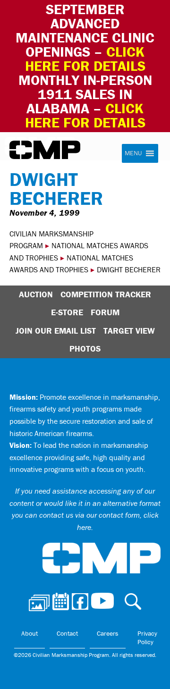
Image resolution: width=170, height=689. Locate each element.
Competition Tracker (105, 294)
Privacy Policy (147, 637)
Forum (105, 312)
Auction (36, 294)
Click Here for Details (85, 115)
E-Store (67, 312)
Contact (67, 633)
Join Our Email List (56, 330)
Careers (108, 633)
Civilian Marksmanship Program (44, 150)
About (29, 633)
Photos (85, 348)
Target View (129, 330)
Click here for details (85, 59)
